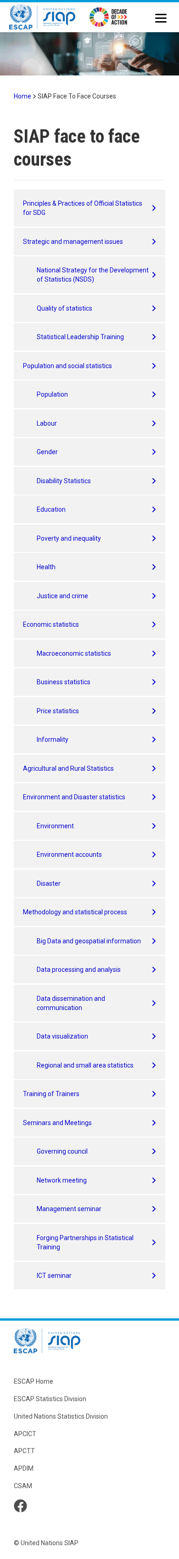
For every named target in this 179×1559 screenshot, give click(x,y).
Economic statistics (51, 624)
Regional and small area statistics (85, 1065)
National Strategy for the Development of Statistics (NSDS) (93, 274)
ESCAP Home (33, 1381)
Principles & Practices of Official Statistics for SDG (82, 208)
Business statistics (63, 682)
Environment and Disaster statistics (74, 797)
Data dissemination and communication (71, 1003)
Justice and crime (62, 596)
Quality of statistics (64, 308)
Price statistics (58, 711)
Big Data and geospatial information (89, 941)
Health (46, 567)
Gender (47, 452)
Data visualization (62, 1036)
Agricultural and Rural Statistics (68, 768)
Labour (47, 423)
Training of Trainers (51, 1093)
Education (51, 509)
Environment (55, 826)
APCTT (24, 1451)
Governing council (62, 1151)
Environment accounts (69, 854)
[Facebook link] (20, 1506)
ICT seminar (54, 1275)
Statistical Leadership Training (80, 337)
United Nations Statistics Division (61, 1416)
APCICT (25, 1434)
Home (22, 96)
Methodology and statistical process (75, 912)
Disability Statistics (64, 481)
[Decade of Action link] (108, 18)
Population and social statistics (67, 366)
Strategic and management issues (73, 241)
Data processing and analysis (79, 969)
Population (52, 394)
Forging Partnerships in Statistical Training (85, 1242)
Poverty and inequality (69, 538)
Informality (52, 739)
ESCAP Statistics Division (50, 1399)
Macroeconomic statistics (74, 653)
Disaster (49, 883)
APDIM (24, 1468)
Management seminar (69, 1209)
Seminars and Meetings (57, 1122)
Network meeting (62, 1180)
